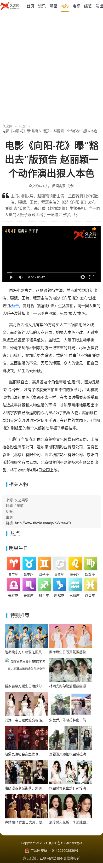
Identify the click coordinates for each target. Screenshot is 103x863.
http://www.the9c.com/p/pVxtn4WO (43, 523)
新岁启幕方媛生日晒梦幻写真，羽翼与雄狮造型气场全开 (47, 685)
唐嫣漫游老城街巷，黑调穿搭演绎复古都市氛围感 (42, 788)
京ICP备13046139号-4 (65, 842)
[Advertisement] (51, 68)
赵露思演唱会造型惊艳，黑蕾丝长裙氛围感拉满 (40, 753)
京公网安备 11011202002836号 (54, 850)
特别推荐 (19, 615)
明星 (53, 6)
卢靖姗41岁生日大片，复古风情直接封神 (35, 822)
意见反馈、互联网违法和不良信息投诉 (51, 858)
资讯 (42, 6)
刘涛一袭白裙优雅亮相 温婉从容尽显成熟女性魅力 (42, 719)
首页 (30, 6)
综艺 (88, 6)
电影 (65, 6)
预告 (15, 305)
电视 (76, 6)
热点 (15, 533)
